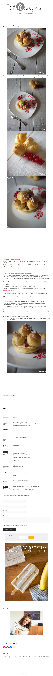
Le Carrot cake (44, 402)
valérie (4, 415)
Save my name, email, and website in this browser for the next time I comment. (15, 525)
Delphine (5, 472)
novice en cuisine (6, 464)
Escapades (28, 18)
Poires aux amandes (10, 402)
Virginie (5, 445)
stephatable (6, 429)
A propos (34, 18)
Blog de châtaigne (30, 671)
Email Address (6, 504)
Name (4, 499)
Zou (32, 537)
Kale (22, 673)
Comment (5, 515)
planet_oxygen (6, 422)
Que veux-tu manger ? (10, 535)
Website (5, 510)
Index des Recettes (20, 18)
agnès (4, 408)
